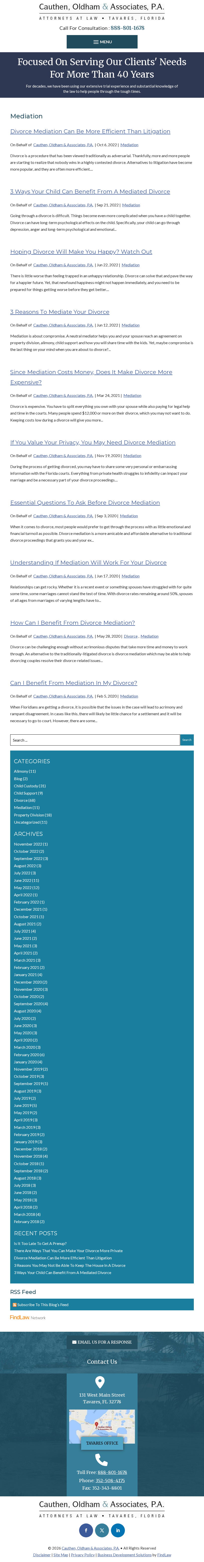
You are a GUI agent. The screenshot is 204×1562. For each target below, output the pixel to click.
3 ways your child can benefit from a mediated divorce (62, 1272)
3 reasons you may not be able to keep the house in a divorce (69, 1265)
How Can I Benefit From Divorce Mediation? (72, 622)
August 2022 (25, 865)
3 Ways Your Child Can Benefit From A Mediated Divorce (90, 191)
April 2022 (23, 894)
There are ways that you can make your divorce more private (68, 1250)
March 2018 (24, 1214)
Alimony (21, 771)
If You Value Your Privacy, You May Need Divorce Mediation (93, 442)
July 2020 (22, 1018)
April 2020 (23, 1040)
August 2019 (25, 1091)
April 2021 (23, 952)
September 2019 (28, 1083)
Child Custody (26, 785)
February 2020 (26, 1054)
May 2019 (23, 1112)
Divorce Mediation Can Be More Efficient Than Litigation (90, 131)
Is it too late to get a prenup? (40, 1243)
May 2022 (23, 887)
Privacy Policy (83, 1555)
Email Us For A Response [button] (105, 1342)
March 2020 (24, 1047)
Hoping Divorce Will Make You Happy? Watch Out (81, 251)
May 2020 (23, 1032)
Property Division (29, 814)
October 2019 (26, 1076)
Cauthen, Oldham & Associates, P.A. (63, 144)
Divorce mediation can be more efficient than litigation (63, 1257)
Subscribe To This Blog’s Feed (42, 1304)
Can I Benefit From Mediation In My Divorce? (73, 682)
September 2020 (28, 1003)
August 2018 (25, 1178)
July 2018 (22, 1185)
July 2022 (22, 872)
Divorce (131, 636)
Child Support (25, 793)
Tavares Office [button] (102, 1443)
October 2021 (26, 916)
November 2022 (28, 844)
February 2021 (26, 967)
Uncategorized (27, 822)
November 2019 (28, 1069)
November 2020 (28, 989)
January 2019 (25, 1141)
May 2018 (23, 1199)
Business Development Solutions (125, 1555)
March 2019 (24, 1127)
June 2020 (22, 1025)
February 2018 (26, 1221)
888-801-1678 (128, 28)
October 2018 (26, 1163)
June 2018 (22, 1192)
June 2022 (22, 880)
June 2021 (22, 938)
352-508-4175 (110, 1480)
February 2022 (26, 901)
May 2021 (23, 945)
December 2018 (28, 1148)
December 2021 (28, 909)
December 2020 (28, 982)
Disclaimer (42, 1555)
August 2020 (25, 1010)
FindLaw (164, 1555)
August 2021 (25, 923)
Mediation (129, 144)
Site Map (60, 1555)
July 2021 (22, 931)
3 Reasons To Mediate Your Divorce (59, 311)
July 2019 (22, 1098)
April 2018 (23, 1207)
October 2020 (26, 996)
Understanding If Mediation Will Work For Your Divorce (88, 562)
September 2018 (28, 1170)
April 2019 (23, 1119)
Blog (18, 778)
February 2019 (26, 1134)
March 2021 (24, 960)
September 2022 (28, 858)
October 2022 (26, 851)
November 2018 (28, 1156)
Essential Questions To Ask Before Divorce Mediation (85, 502)
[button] (102, 42)
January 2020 (25, 1061)
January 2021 (25, 974)
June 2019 (22, 1105)
